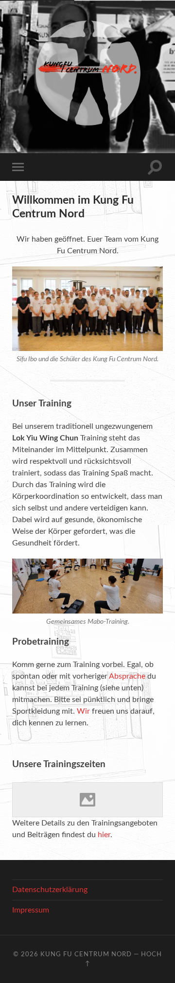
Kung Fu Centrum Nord (86, 954)
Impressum (30, 910)
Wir (83, 711)
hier (104, 835)
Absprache (127, 676)
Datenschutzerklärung (50, 890)
